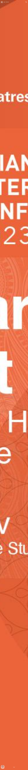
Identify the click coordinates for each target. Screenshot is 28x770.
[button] (2, 2)
